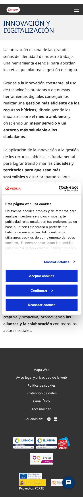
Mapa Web (41, 369)
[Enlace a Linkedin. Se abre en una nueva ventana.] (55, 419)
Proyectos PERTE (31, 488)
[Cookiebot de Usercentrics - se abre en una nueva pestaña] (59, 188)
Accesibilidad (41, 409)
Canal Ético (41, 401)
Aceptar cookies (41, 276)
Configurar (39, 290)
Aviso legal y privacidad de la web (41, 377)
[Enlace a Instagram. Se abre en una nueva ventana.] (49, 419)
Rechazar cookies (41, 305)
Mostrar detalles (56, 262)
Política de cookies (41, 385)
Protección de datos (42, 393)
